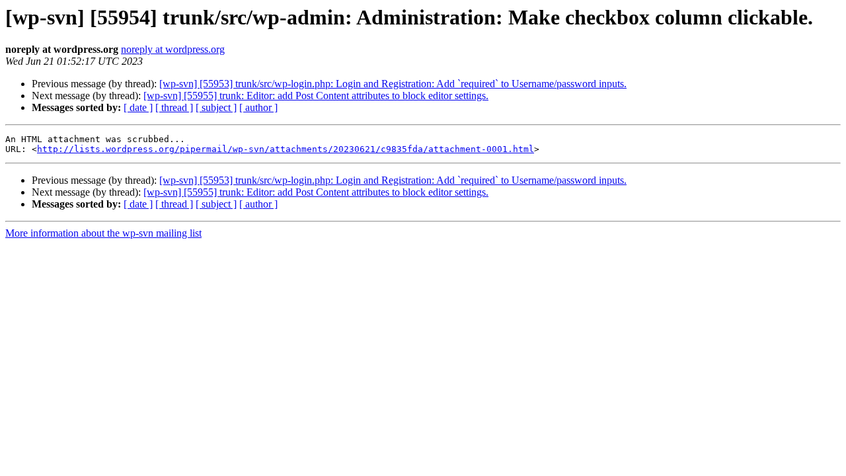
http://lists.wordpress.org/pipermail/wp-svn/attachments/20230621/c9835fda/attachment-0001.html (285, 149)
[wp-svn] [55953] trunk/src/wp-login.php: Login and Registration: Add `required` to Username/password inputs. (393, 83)
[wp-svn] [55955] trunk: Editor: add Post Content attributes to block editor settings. (315, 95)
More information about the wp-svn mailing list (103, 233)
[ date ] (138, 107)
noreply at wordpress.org (173, 49)
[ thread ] (174, 107)
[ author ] (258, 107)
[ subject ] (216, 107)
